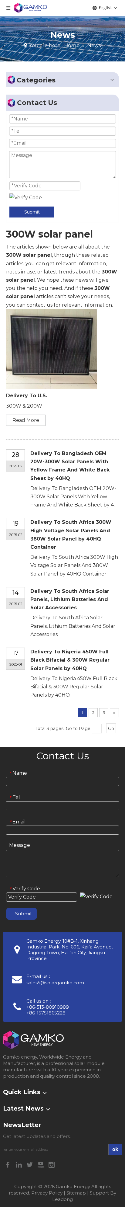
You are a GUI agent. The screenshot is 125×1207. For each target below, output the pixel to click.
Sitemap (76, 1193)
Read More (25, 420)
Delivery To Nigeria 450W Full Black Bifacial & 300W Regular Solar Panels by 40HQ (70, 660)
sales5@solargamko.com (55, 983)
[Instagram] (51, 1164)
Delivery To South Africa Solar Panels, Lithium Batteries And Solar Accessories (69, 599)
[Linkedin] (19, 1164)
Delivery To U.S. (26, 395)
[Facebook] (8, 1164)
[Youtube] (41, 1164)
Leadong (62, 1199)
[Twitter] (30, 1164)
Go (111, 728)
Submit (32, 212)
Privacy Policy (46, 1193)
